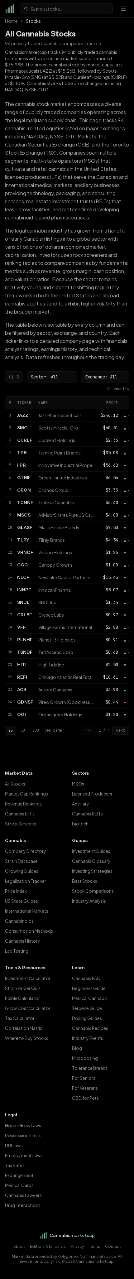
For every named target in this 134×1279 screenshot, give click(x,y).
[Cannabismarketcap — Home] (10, 9)
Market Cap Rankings (26, 793)
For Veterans (85, 1088)
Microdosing (85, 1058)
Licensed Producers (92, 793)
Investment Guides (91, 851)
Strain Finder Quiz (23, 988)
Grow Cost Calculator (27, 1008)
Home (11, 21)
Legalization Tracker (25, 881)
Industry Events (87, 1038)
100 (35, 730)
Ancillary (80, 803)
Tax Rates (15, 1165)
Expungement (19, 1175)
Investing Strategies (92, 871)
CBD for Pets (85, 1098)
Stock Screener (21, 823)
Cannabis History (22, 941)
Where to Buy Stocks (26, 1038)
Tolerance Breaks (90, 1068)
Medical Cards (19, 1185)
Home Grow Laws (23, 1125)
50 (23, 730)
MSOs (78, 783)
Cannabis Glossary (91, 861)
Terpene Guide (87, 1008)
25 (10, 730)
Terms (94, 1246)
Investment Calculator (27, 978)
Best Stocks (84, 881)
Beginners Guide (89, 988)
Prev (88, 730)
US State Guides (21, 901)
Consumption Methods (29, 931)
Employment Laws (24, 1155)
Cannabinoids (19, 921)
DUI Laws (14, 1145)
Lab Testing (16, 951)
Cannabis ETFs (20, 813)
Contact (113, 1246)
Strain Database (21, 861)
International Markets (26, 911)
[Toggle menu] (123, 8)
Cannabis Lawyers (23, 1195)
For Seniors (83, 1078)
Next (120, 730)
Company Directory (25, 851)
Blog (77, 1048)
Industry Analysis (89, 901)
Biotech (80, 823)
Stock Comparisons (93, 891)
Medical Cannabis (90, 998)
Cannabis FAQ (86, 978)
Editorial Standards (48, 1246)
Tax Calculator (20, 1018)
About (19, 1246)
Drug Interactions (23, 1205)
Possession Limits (23, 1135)
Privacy (77, 1246)
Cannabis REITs (87, 813)
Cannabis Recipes (90, 1028)
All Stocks (15, 783)
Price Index (16, 891)
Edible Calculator (22, 998)
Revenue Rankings (23, 803)
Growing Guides (21, 871)
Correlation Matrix (23, 1028)
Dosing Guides (87, 1018)
